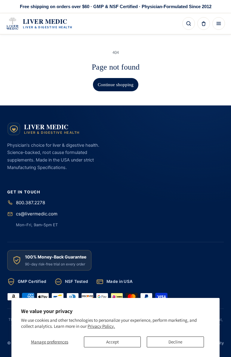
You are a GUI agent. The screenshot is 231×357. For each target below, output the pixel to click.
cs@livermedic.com (36, 214)
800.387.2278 (30, 202)
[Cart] (203, 23)
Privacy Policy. (101, 326)
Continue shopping (116, 84)
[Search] (188, 23)
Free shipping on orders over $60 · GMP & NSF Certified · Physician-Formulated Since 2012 (115, 6)
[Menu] (218, 23)
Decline (175, 342)
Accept (112, 342)
